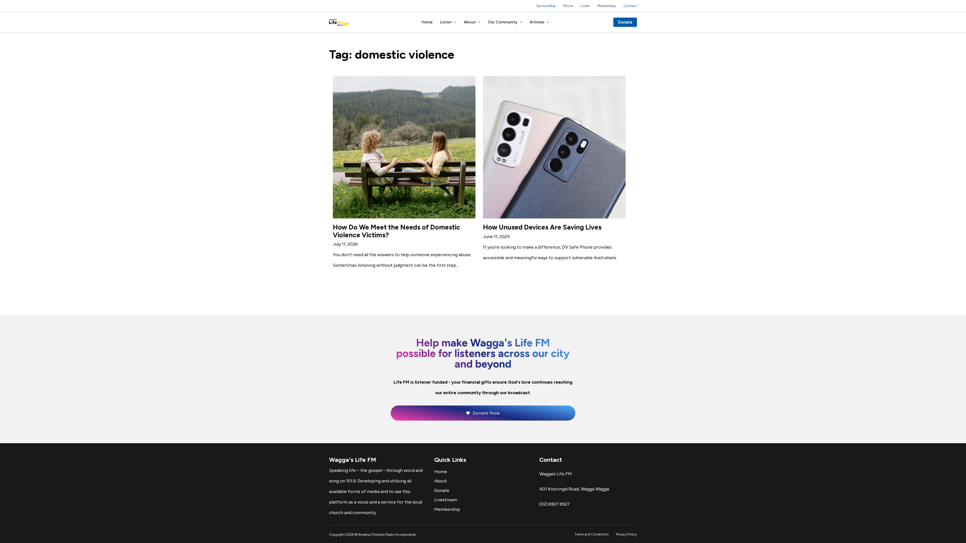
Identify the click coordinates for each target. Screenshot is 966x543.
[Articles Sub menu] (548, 22)
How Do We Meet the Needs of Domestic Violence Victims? (396, 231)
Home (427, 22)
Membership (606, 6)
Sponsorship (546, 6)
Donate (625, 22)
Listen (585, 6)
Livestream (445, 500)
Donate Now (486, 413)
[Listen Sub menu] (455, 22)
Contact (630, 6)
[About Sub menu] (479, 22)
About (470, 22)
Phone (568, 6)
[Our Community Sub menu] (521, 22)
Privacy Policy (626, 534)
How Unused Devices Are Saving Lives (542, 227)
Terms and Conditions (592, 534)
